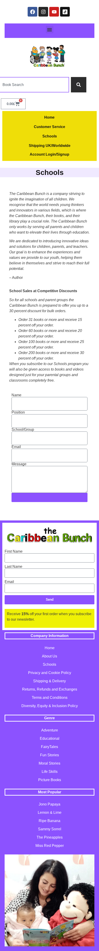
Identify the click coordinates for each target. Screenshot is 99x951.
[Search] (78, 84)
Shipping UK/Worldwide (49, 146)
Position (18, 412)
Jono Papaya (49, 804)
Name (16, 395)
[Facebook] (32, 12)
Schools (49, 136)
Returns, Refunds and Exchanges (49, 689)
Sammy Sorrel (49, 829)
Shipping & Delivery (49, 681)
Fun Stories (49, 755)
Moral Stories (49, 763)
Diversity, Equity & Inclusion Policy (49, 706)
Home (49, 117)
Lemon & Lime (49, 812)
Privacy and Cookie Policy (49, 673)
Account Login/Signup (49, 154)
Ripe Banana (49, 821)
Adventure (49, 730)
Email (16, 447)
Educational (49, 738)
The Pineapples (50, 837)
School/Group (23, 429)
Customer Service (49, 127)
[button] (49, 29)
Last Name (13, 566)
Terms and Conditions (49, 698)
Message (19, 464)
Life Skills (50, 772)
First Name (14, 551)
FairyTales (49, 747)
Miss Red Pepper (49, 846)
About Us (49, 656)
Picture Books (49, 780)
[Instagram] (43, 12)
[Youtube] (54, 12)
